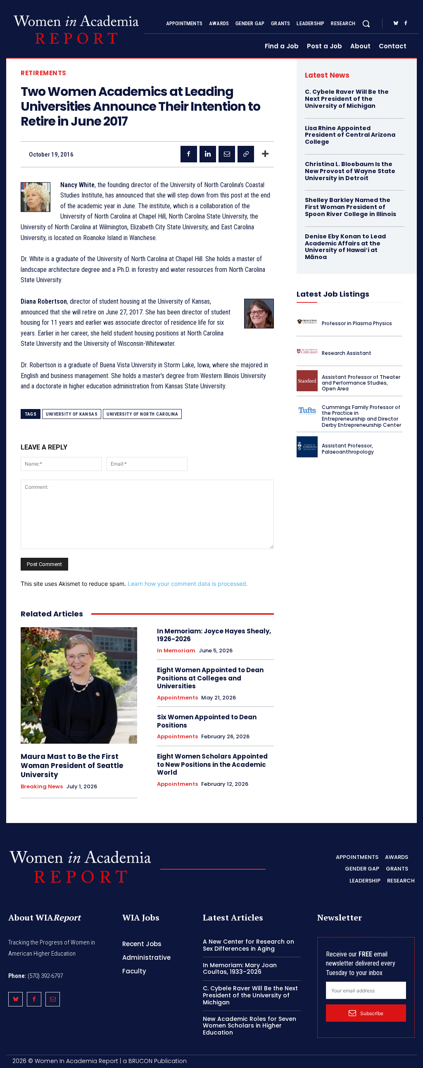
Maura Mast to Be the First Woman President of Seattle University (72, 766)
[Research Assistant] (307, 351)
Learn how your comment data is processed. (188, 583)
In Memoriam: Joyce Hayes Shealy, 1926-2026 (214, 635)
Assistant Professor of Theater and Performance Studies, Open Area (361, 382)
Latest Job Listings (333, 294)
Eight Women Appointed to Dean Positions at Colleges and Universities (210, 678)
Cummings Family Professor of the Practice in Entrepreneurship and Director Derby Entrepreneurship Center (361, 416)
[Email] (227, 154)
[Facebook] (406, 24)
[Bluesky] (396, 24)
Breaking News (42, 786)
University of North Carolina (142, 414)
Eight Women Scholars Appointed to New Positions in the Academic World (212, 764)
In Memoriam (176, 650)
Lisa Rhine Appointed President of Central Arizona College (350, 135)
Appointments (177, 698)
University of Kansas (71, 414)
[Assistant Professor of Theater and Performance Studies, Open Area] (307, 380)
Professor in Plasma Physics (357, 323)
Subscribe (371, 1013)
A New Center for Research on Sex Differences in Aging (248, 945)
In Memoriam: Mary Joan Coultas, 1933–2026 (240, 968)
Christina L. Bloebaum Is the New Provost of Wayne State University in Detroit (350, 171)
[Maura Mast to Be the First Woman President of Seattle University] (79, 685)
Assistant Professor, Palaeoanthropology (348, 448)
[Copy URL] (246, 154)
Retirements (44, 73)
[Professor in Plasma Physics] (307, 321)
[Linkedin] (208, 154)
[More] (265, 154)
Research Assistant (346, 353)
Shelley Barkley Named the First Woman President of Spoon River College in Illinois (350, 207)
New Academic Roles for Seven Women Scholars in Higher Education (249, 1026)
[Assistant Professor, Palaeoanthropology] (307, 446)
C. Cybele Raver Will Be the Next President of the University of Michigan (347, 99)
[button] (366, 23)
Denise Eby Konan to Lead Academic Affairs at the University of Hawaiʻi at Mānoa (345, 246)
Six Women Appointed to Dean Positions (207, 721)
